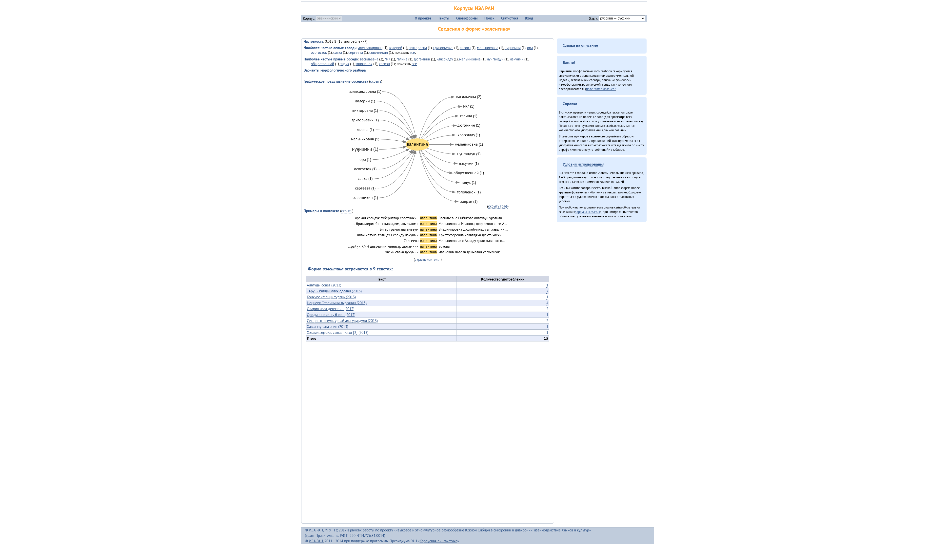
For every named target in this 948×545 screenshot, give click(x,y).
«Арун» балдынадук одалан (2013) (334, 291)
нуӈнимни (513, 47)
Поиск (489, 18)
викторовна (418, 47)
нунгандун (495, 59)
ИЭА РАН (316, 530)
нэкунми (516, 59)
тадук (344, 63)
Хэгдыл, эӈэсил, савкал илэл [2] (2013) (337, 332)
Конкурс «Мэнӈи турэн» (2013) (331, 297)
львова (465, 47)
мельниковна (487, 47)
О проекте (423, 18)
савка (337, 52)
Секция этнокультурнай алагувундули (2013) (342, 320)
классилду (444, 59)
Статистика (509, 18)
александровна (370, 47)
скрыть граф (498, 206)
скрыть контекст (428, 259)
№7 (387, 59)
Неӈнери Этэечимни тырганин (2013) (337, 303)
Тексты (443, 18)
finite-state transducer (600, 89)
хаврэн (384, 63)
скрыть (375, 81)
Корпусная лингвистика (438, 541)
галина (401, 59)
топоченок (364, 63)
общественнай (322, 63)
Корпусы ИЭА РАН (474, 8)
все (412, 52)
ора (530, 47)
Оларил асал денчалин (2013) (330, 308)
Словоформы (467, 18)
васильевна (369, 59)
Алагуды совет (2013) (324, 285)
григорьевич (443, 47)
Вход (529, 18)
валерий (395, 47)
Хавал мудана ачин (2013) (327, 326)
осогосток (319, 52)
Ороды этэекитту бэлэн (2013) (331, 314)
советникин (378, 52)
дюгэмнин (422, 59)
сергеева (355, 52)
